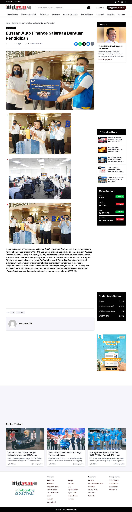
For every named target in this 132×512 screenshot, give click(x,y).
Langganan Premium (116, 8)
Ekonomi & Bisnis (52, 493)
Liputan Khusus (73, 496)
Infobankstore (113, 483)
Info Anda (71, 483)
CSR (69, 486)
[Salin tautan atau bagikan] (92, 44)
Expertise (110, 14)
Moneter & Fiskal (52, 486)
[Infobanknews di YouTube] (125, 2)
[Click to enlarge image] (50, 80)
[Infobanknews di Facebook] (115, 2)
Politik (49, 496)
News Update (12, 14)
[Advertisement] (50, 291)
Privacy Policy (93, 490)
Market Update (87, 14)
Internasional (51, 502)
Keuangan (56, 14)
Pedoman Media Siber (95, 483)
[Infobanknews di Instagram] (122, 2)
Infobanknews (113, 480)
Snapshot (100, 14)
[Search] (88, 7)
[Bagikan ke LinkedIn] (88, 44)
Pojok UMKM (72, 493)
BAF (13, 312)
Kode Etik (91, 486)
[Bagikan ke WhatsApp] (80, 44)
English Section (73, 490)
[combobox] (63, 8)
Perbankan (44, 14)
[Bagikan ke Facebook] (76, 44)
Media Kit (91, 496)
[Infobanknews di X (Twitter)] (119, 2)
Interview (71, 499)
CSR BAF (21, 312)
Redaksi (91, 480)
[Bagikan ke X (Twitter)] (84, 44)
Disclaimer (91, 493)
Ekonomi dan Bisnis (29, 14)
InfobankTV (113, 490)
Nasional (50, 499)
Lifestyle (70, 480)
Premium (121, 14)
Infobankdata (113, 486)
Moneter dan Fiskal (70, 14)
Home (8, 23)
